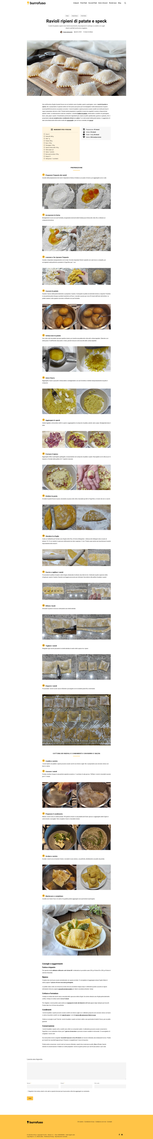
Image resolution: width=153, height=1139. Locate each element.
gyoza (91, 120)
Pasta (67, 16)
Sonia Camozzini (67, 32)
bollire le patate (82, 113)
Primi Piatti (83, 16)
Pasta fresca (75, 16)
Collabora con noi (100, 1122)
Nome (29, 1083)
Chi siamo (80, 1122)
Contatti (109, 1122)
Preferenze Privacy (49, 1136)
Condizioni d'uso (89, 1122)
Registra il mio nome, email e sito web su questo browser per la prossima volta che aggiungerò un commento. (59, 1091)
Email (63, 1083)
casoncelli (70, 120)
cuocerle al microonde (65, 989)
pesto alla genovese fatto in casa (86, 1015)
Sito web (96, 1083)
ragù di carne (66, 1015)
